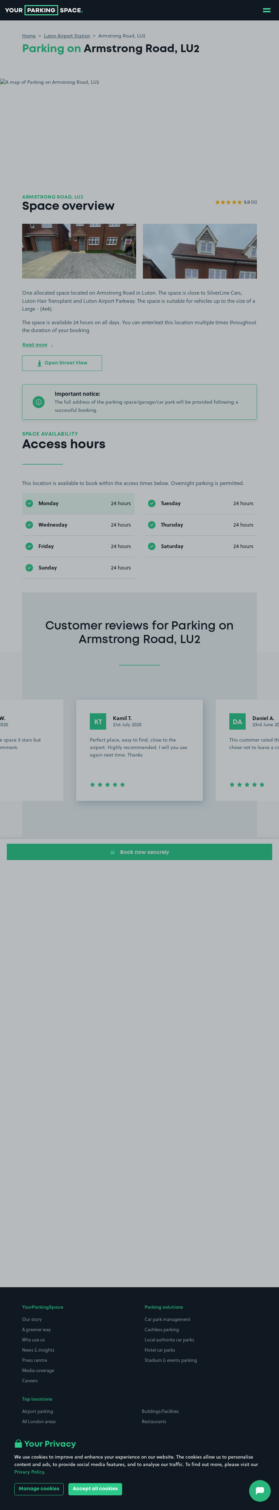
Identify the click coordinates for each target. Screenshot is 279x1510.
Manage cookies (39, 1489)
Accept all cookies (95, 1489)
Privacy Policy (29, 1471)
